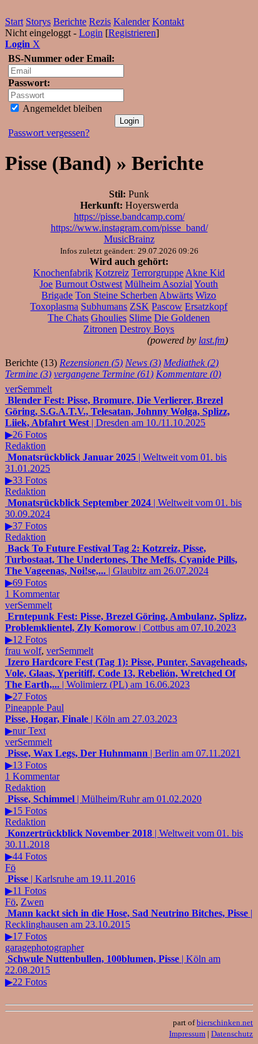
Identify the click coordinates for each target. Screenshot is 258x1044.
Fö (10, 867)
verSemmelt (28, 389)
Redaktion (25, 445)
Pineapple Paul (34, 707)
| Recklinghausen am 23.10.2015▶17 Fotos (128, 925)
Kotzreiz (112, 272)
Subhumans (104, 306)
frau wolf (23, 650)
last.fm (212, 340)
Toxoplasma (54, 306)
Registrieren (132, 32)
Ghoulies (108, 317)
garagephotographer (44, 947)
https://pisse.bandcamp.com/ (129, 216)
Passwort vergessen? (49, 132)
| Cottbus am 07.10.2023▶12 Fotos (126, 628)
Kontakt (168, 21)
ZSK (139, 306)
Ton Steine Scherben (116, 295)
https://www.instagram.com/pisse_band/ (129, 227)
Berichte (69, 21)
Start (14, 21)
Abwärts (176, 295)
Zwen (32, 902)
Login (91, 32)
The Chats (68, 317)
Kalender (131, 21)
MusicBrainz (129, 239)
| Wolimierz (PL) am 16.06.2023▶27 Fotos (126, 679)
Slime (140, 317)
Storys (38, 21)
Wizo (205, 295)
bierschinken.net (225, 1022)
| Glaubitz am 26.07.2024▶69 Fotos (121, 571)
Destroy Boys (147, 329)
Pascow (167, 306)
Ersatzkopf (206, 306)
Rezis (100, 21)
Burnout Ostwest (88, 284)
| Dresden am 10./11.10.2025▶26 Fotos (117, 417)
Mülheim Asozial (158, 284)
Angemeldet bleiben (61, 108)
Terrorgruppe (157, 272)
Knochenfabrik (63, 272)
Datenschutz (232, 1033)
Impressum (187, 1033)
